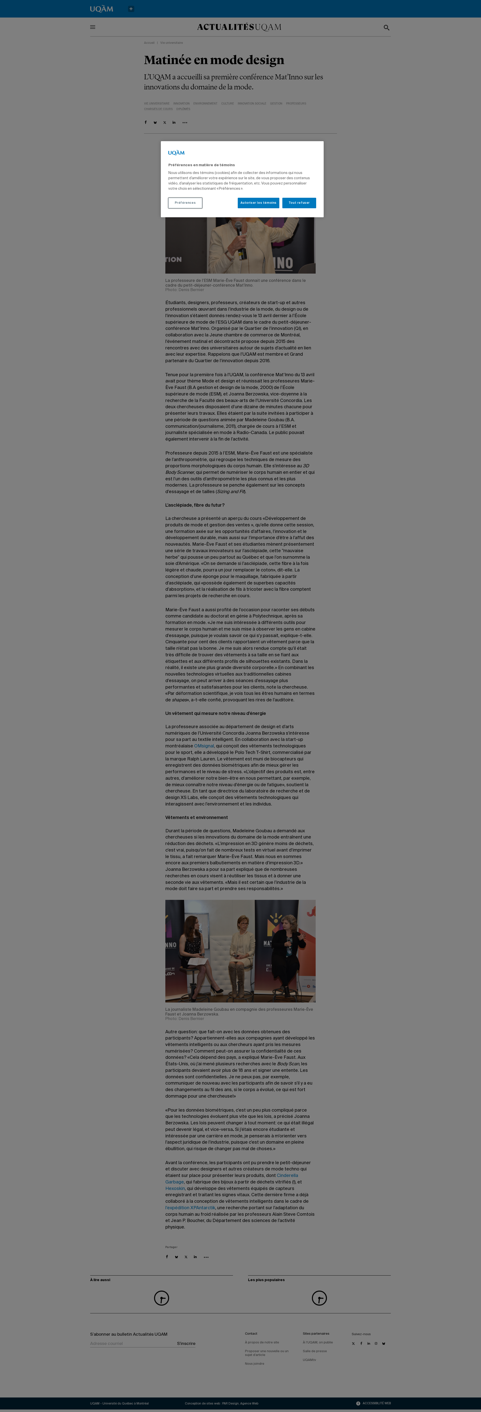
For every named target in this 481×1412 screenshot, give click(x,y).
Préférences (185, 203)
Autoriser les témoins (259, 203)
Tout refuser (299, 203)
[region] (242, 179)
